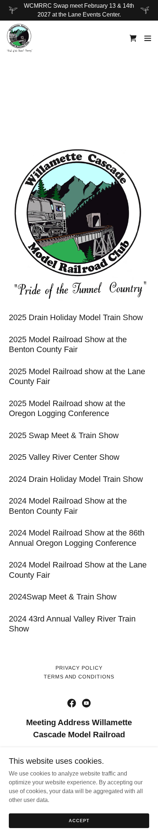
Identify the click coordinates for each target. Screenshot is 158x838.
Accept (79, 820)
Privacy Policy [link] (79, 668)
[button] (147, 38)
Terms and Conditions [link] (79, 677)
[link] (19, 38)
